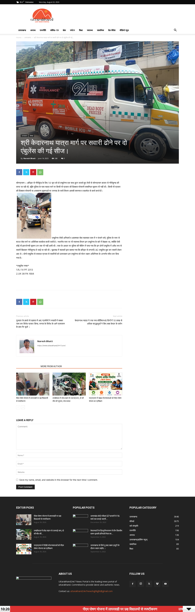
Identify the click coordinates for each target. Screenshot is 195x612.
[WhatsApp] (40, 172)
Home (18, 37)
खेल (64, 30)
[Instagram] (141, 584)
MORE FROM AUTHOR (51, 366)
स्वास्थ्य (90, 30)
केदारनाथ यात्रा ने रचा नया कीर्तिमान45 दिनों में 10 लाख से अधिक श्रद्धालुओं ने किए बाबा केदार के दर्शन (98, 322)
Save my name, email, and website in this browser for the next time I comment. (58, 479)
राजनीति (43, 30)
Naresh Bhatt (29, 158)
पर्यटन (72, 30)
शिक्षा (81, 30)
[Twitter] (26, 172)
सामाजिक (100, 30)
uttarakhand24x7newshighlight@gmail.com (91, 591)
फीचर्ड (31, 136)
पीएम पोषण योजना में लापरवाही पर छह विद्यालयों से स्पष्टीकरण (93, 609)
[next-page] (23, 407)
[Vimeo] (157, 584)
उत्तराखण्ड (22, 30)
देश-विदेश (111, 30)
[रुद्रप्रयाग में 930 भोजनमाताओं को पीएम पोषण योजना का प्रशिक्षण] (105, 384)
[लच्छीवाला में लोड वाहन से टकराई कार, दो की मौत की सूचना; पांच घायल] (69, 384)
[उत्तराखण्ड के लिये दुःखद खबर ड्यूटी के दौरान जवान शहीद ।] (80, 549)
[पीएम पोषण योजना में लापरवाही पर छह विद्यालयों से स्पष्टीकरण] (32, 384)
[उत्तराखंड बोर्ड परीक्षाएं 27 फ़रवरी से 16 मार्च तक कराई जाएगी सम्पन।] (80, 519)
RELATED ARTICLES (27, 366)
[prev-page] (18, 407)
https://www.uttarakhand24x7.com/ (51, 345)
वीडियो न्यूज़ (124, 30)
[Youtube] (165, 584)
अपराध (32, 30)
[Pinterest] (33, 172)
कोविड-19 (54, 30)
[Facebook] (19, 172)
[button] (175, 30)
